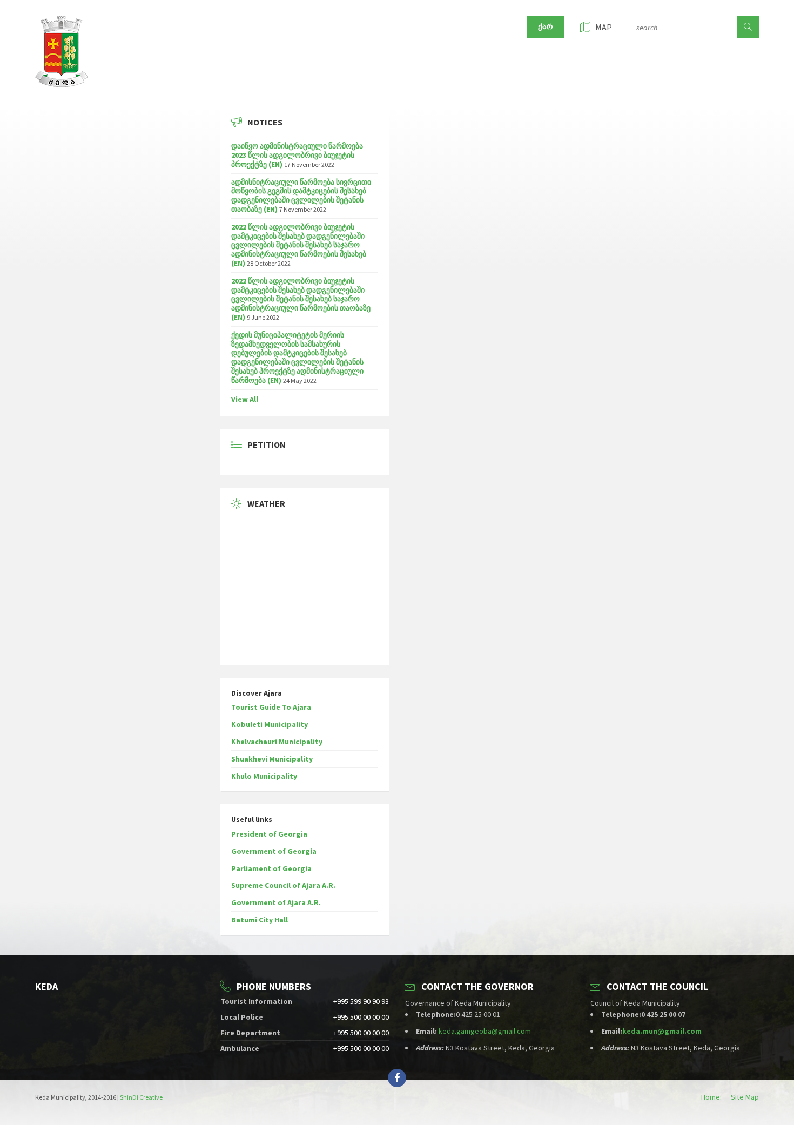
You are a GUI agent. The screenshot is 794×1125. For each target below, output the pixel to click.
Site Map (745, 1097)
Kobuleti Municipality (269, 724)
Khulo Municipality (264, 776)
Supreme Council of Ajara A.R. (283, 885)
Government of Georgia (274, 851)
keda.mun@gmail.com (662, 1031)
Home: (711, 1097)
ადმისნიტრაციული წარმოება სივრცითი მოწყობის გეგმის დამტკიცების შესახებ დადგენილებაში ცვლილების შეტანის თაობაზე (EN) (301, 195)
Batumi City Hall (259, 920)
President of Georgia (269, 834)
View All (244, 399)
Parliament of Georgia (271, 868)
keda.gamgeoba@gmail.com (485, 1031)
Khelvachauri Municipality (276, 741)
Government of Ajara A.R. (276, 902)
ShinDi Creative (141, 1097)
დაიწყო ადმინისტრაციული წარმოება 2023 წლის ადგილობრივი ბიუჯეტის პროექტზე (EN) (297, 155)
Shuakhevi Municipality (272, 759)
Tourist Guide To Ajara (271, 707)
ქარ (545, 27)
